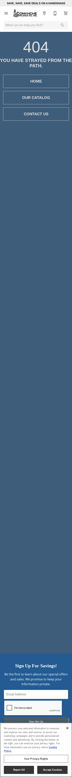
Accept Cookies (52, 769)
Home (36, 81)
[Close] (67, 728)
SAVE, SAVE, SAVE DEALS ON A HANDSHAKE (36, 3)
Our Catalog (36, 97)
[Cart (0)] (65, 13)
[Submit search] (62, 25)
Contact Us (36, 114)
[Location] (44, 13)
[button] (6, 13)
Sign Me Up (36, 721)
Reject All (19, 769)
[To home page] (25, 13)
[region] (36, 750)
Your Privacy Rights (36, 758)
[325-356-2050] (55, 13)
